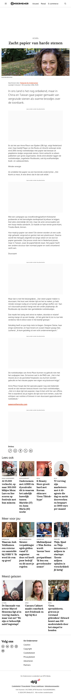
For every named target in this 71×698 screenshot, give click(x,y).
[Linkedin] (7, 646)
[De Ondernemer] (19, 3)
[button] (37, 686)
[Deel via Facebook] (20, 451)
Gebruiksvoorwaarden (52, 686)
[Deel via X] (25, 451)
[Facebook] (11, 646)
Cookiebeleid (16, 686)
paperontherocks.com (17, 404)
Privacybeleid (25, 686)
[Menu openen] (5, 3)
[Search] (65, 3)
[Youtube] (2, 650)
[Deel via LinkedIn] (31, 451)
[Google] (2, 646)
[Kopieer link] (10, 451)
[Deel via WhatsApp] (15, 451)
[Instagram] (16, 646)
